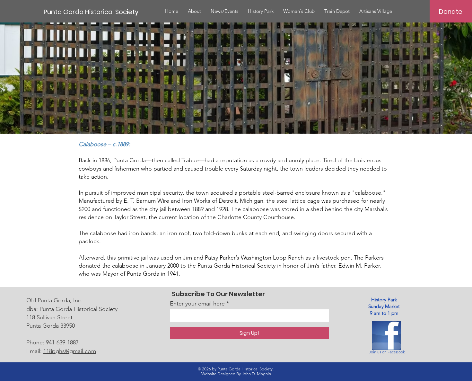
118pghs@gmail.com (69, 351)
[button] (194, 11)
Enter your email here (197, 303)
